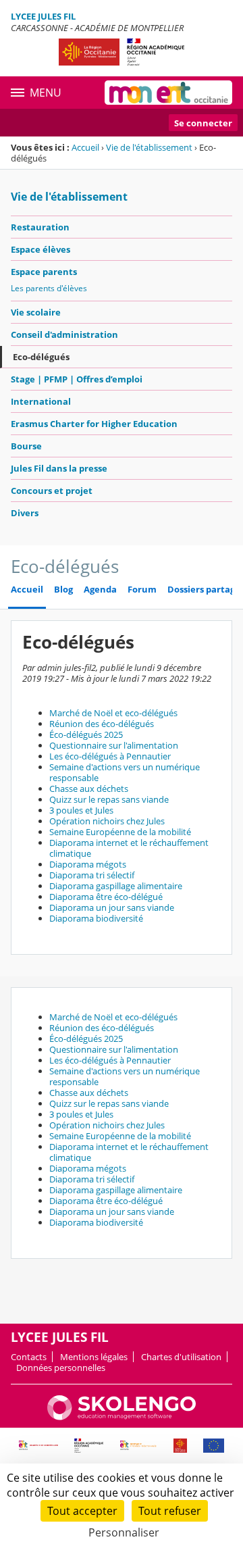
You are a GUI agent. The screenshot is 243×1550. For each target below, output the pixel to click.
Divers (24, 513)
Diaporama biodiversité (96, 918)
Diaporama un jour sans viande (111, 907)
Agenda (100, 589)
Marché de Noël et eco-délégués (113, 713)
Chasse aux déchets (88, 788)
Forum (142, 589)
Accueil (85, 147)
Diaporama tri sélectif (91, 875)
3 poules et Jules (81, 810)
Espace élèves (40, 249)
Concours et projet (51, 490)
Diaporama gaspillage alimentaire (115, 886)
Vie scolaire (36, 312)
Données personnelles (60, 1367)
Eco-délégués (41, 357)
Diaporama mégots (87, 864)
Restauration (40, 227)
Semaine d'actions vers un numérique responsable (124, 772)
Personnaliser (123, 1532)
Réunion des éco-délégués (101, 724)
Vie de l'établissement (149, 147)
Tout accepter (82, 1510)
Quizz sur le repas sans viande (109, 799)
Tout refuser (169, 1510)
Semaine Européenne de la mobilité (120, 832)
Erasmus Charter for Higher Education (94, 424)
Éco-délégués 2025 (86, 734)
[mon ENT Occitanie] (168, 92)
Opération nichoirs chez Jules (107, 821)
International (41, 401)
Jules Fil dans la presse (59, 468)
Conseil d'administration (64, 334)
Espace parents (44, 272)
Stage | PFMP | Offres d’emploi (76, 379)
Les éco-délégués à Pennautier (110, 756)
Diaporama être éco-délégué (106, 897)
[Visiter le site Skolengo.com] (121, 1417)
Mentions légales (94, 1356)
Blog (63, 589)
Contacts (29, 1356)
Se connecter (203, 123)
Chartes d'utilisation (181, 1356)
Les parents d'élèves (49, 288)
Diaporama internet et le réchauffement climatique (129, 847)
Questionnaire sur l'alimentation (113, 745)
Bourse (26, 446)
